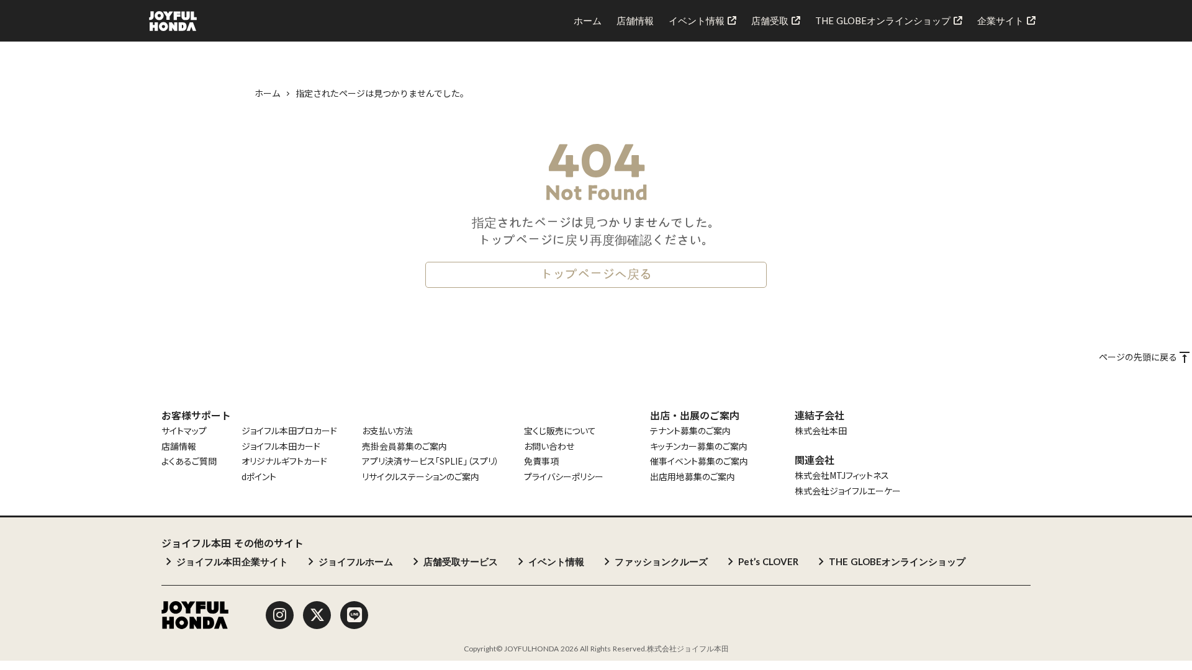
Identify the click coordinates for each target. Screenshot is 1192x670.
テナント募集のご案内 (690, 431)
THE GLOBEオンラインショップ (897, 561)
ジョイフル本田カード (281, 446)
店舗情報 (178, 446)
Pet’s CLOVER (768, 561)
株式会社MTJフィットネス (842, 475)
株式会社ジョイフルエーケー (848, 491)
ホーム (268, 93)
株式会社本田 (821, 431)
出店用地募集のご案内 (692, 477)
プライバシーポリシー (563, 477)
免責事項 (541, 461)
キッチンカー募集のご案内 (698, 446)
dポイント (259, 477)
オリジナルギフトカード (284, 461)
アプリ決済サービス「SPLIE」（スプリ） (430, 461)
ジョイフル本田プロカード (289, 431)
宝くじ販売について (560, 431)
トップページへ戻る (596, 275)
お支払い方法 (387, 431)
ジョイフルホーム (355, 561)
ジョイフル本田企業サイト (232, 561)
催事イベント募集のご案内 (699, 461)
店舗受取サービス (460, 561)
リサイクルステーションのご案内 (420, 477)
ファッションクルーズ (661, 561)
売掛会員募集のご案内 (404, 446)
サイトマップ (184, 431)
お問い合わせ (549, 446)
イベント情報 (556, 561)
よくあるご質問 (189, 461)
